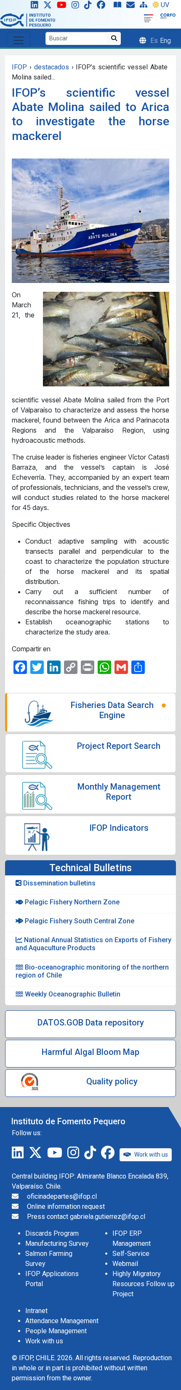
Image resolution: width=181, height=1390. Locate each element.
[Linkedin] (33, 6)
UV (165, 5)
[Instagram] (77, 6)
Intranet (36, 1311)
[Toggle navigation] (18, 39)
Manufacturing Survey (57, 1243)
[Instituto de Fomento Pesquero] (27, 20)
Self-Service (130, 1254)
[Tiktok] (89, 6)
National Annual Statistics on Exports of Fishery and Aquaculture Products (93, 944)
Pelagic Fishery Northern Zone (71, 902)
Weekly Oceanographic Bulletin (71, 994)
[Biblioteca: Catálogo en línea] (119, 6)
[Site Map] (145, 6)
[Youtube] (63, 6)
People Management (56, 1331)
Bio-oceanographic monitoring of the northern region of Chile (92, 971)
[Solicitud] (132, 6)
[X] (49, 6)
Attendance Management (61, 1321)
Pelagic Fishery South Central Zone (78, 921)
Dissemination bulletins (58, 883)
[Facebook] (104, 6)
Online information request (66, 1206)
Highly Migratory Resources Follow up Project (143, 1284)
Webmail (125, 1264)
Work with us (151, 1154)
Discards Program (52, 1233)
